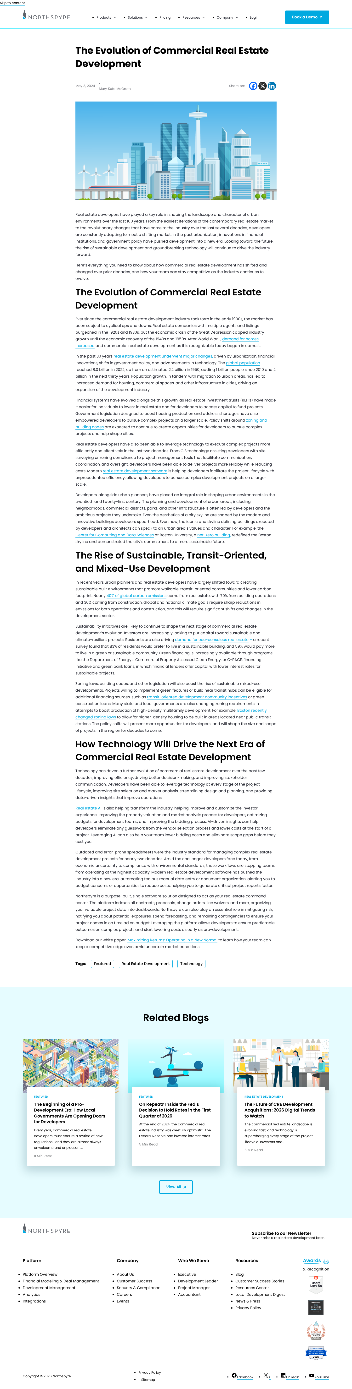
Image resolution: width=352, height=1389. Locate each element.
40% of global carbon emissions (136, 595)
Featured (102, 963)
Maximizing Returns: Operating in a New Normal (172, 940)
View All (173, 1187)
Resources (191, 17)
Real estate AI (88, 808)
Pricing (164, 17)
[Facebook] (253, 86)
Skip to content (12, 2)
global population (243, 363)
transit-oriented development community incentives (197, 697)
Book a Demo (305, 17)
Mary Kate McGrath (115, 88)
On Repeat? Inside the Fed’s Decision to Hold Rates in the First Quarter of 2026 (175, 1110)
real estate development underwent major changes (163, 356)
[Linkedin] (272, 86)
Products (104, 17)
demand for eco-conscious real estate (212, 639)
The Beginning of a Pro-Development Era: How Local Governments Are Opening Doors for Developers (69, 1113)
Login (254, 17)
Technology (191, 963)
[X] (262, 86)
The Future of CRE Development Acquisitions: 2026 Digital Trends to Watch (279, 1110)
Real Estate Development (146, 963)
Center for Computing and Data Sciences (114, 535)
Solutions (135, 17)
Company (225, 17)
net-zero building (213, 535)
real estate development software (135, 471)
